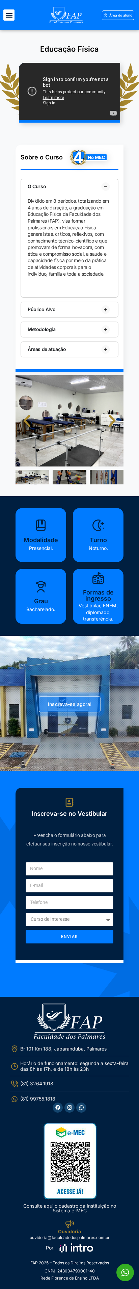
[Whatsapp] (81, 1108)
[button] (9, 15)
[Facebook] (58, 1108)
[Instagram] (69, 1108)
